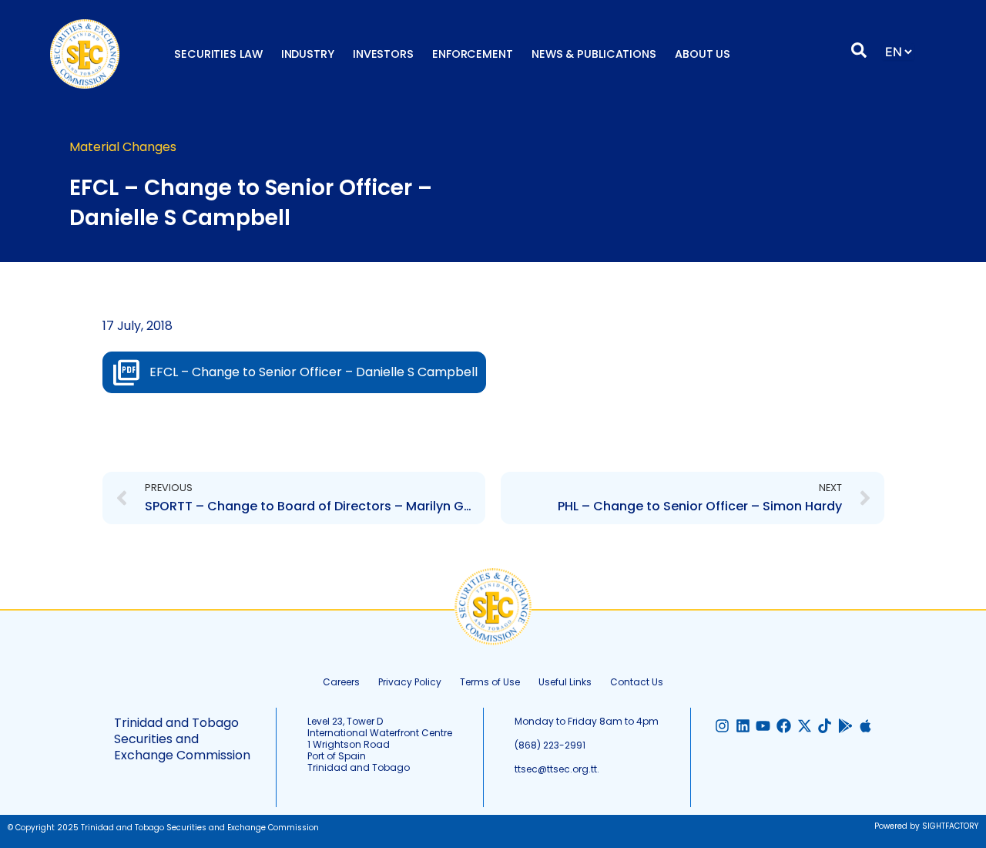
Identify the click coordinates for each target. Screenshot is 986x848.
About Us (702, 54)
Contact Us (636, 681)
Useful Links (565, 681)
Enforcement (472, 54)
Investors (383, 54)
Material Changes (122, 147)
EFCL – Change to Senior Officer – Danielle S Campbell (313, 372)
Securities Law (218, 54)
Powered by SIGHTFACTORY (926, 826)
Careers (341, 681)
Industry (307, 54)
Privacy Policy (409, 681)
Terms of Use (490, 681)
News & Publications (594, 54)
